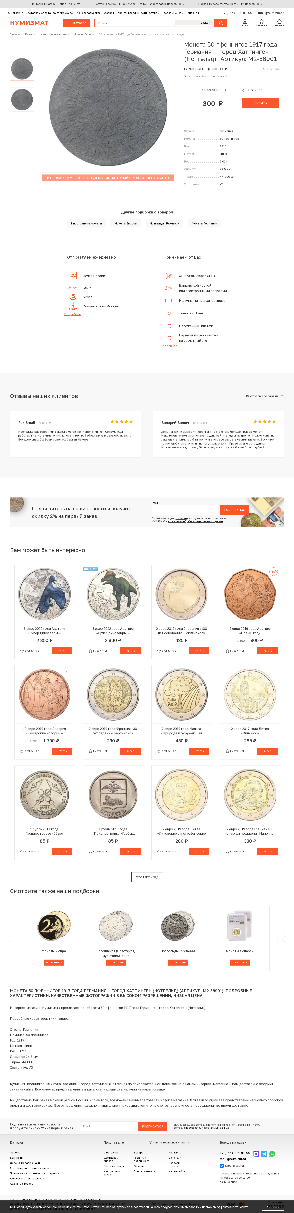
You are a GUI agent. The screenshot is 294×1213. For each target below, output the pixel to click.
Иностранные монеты (86, 223)
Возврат (108, 12)
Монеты (15, 1152)
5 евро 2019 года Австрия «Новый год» (250, 631)
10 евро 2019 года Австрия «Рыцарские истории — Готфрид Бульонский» (44, 731)
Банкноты (16, 1157)
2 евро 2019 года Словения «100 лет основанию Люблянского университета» (181, 631)
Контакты (192, 12)
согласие (181, 518)
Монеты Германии (204, 223)
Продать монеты (172, 12)
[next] (280, 939)
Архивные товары (21, 1183)
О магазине (15, 12)
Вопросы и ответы (175, 1164)
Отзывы (154, 12)
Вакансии (175, 1157)
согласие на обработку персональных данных (195, 521)
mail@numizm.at (271, 13)
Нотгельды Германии (164, 223)
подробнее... (175, 3)
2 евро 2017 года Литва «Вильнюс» (250, 731)
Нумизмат (29, 23)
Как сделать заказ (89, 12)
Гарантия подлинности (132, 12)
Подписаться (235, 509)
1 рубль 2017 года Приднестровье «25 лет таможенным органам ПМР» (44, 831)
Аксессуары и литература (27, 1178)
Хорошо (273, 1206)
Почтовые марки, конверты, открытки (34, 1173)
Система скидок (63, 12)
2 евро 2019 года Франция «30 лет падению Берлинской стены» (113, 731)
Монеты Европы (125, 223)
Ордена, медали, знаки (25, 1162)
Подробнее (72, 314)
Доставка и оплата (38, 12)
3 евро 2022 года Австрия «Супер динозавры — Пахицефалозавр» (113, 631)
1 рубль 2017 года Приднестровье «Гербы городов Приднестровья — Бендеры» (113, 831)
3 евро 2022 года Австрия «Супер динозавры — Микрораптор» (44, 631)
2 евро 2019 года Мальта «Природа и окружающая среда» (181, 731)
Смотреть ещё (147, 877)
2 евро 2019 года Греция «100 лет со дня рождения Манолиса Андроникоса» (250, 831)
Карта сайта (177, 1171)
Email (155, 503)
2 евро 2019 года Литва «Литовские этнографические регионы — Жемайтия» (181, 831)
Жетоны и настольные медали (30, 1168)
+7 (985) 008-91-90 (237, 13)
